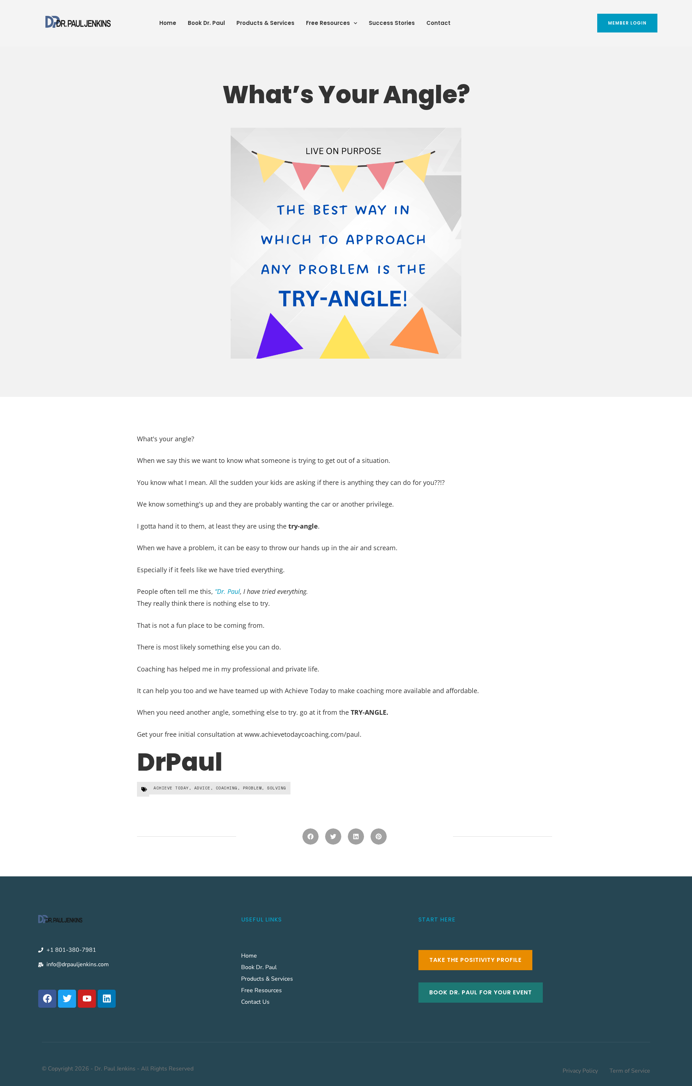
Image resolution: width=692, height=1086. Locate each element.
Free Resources (328, 23)
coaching (227, 788)
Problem (252, 788)
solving (276, 788)
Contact (438, 23)
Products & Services (265, 23)
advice (202, 788)
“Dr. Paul (227, 591)
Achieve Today (171, 788)
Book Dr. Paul (206, 23)
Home (167, 23)
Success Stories (392, 23)
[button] (310, 836)
